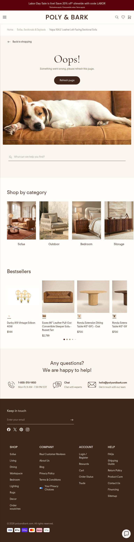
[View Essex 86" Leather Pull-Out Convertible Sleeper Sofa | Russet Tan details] (58, 296)
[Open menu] (4, 17)
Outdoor (54, 244)
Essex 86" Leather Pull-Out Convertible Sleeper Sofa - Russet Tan (56, 326)
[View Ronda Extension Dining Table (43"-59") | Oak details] (93, 296)
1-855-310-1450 (27, 382)
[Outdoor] (53, 220)
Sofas (21, 244)
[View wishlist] (123, 17)
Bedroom (86, 244)
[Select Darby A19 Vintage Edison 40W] (9, 316)
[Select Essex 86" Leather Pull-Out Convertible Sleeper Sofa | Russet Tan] (44, 316)
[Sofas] (21, 220)
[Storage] (119, 220)
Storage (119, 244)
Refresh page (67, 80)
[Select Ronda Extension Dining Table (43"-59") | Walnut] (114, 316)
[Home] (67, 17)
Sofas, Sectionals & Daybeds (31, 29)
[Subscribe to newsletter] (72, 420)
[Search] (117, 17)
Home (10, 29)
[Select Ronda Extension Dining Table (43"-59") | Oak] (79, 316)
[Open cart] (129, 17)
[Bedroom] (86, 220)
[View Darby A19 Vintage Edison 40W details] (23, 296)
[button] (27, 385)
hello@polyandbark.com (113, 382)
